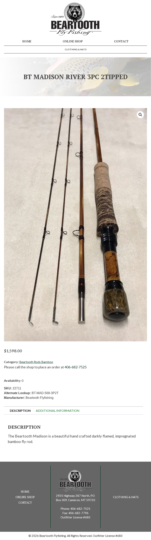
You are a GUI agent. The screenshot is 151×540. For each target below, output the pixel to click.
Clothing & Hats (76, 49)
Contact (121, 41)
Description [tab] (20, 410)
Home (26, 41)
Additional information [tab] (57, 410)
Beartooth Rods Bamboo (36, 362)
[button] (140, 114)
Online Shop (73, 41)
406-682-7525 (75, 367)
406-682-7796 (78, 513)
